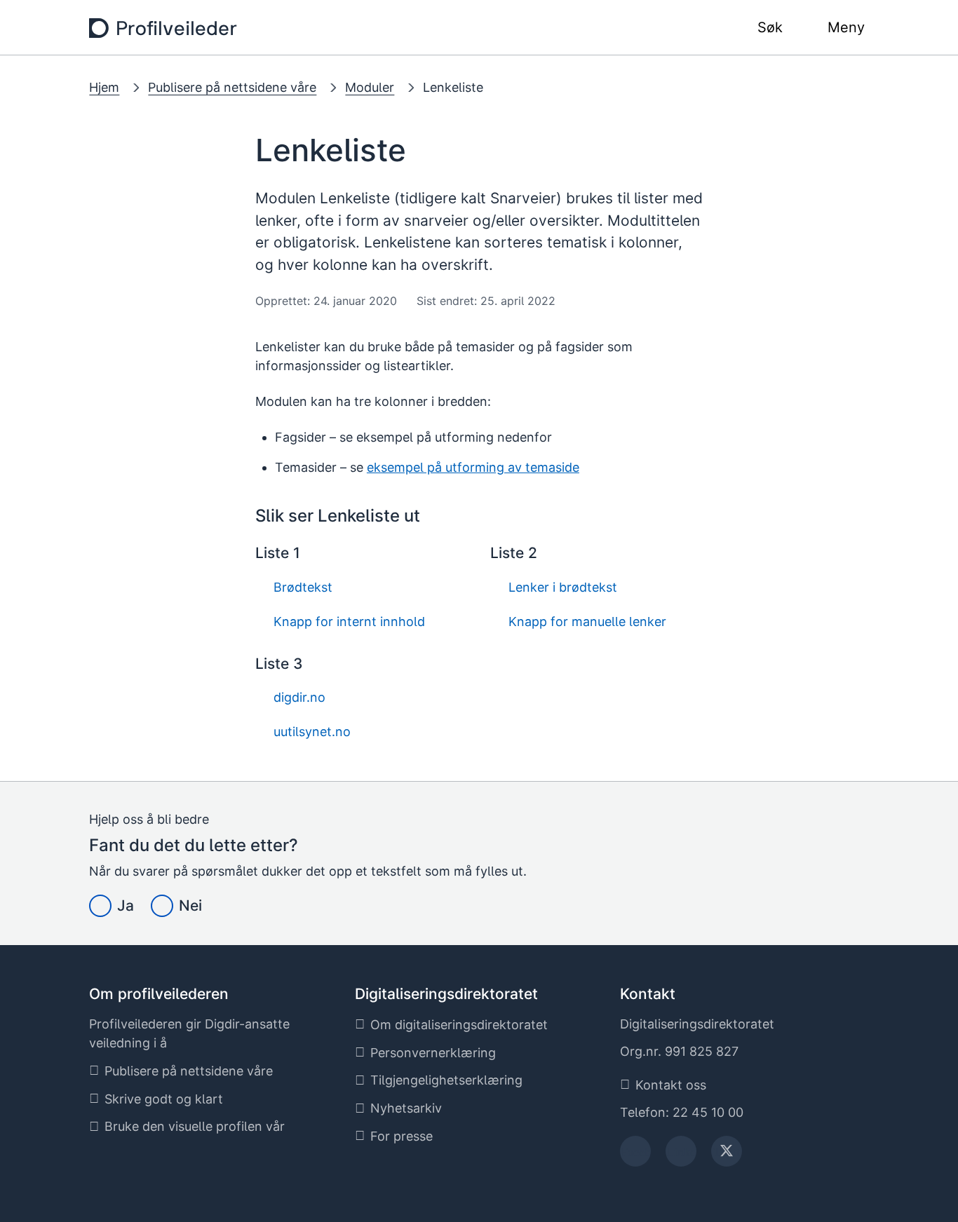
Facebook (636, 1156)
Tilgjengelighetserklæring (446, 1080)
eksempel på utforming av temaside (473, 467)
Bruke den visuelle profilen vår (194, 1126)
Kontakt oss (670, 1085)
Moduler (369, 87)
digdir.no (297, 697)
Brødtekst (301, 587)
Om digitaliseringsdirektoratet (459, 1024)
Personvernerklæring (433, 1052)
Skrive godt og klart (163, 1099)
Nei (190, 905)
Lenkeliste (453, 87)
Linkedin (681, 1156)
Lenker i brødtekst (561, 587)
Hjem (104, 87)
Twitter (726, 1156)
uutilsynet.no (310, 731)
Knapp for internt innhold (347, 621)
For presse (401, 1136)
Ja (125, 905)
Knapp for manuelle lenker (585, 621)
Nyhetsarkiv (406, 1108)
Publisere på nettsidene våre (232, 87)
